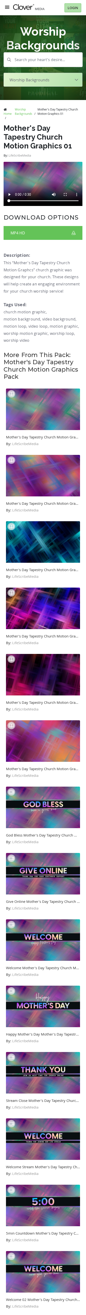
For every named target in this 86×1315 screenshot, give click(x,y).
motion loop (15, 326)
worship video (17, 340)
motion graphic (64, 326)
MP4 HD (18, 233)
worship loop (62, 333)
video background (58, 319)
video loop (38, 326)
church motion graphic (25, 312)
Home (8, 114)
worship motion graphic (26, 333)
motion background (22, 319)
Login (73, 7)
